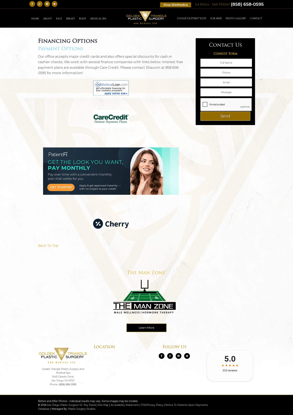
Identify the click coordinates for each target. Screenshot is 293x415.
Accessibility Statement (125, 405)
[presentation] (226, 104)
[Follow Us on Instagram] (178, 355)
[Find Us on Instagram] (48, 3)
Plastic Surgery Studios (81, 408)
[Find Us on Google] (40, 3)
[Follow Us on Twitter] (55, 3)
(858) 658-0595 (229, 4)
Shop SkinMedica (175, 4)
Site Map (103, 405)
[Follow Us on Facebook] (33, 3)
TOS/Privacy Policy (152, 405)
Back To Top (48, 246)
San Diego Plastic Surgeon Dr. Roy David (71, 405)
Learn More (146, 327)
